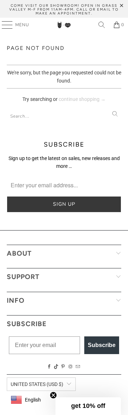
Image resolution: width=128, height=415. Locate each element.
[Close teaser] (53, 395)
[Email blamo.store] (78, 366)
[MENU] (3, 25)
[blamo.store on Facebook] (49, 366)
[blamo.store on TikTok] (56, 366)
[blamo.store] (64, 25)
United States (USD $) (37, 384)
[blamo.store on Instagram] (70, 366)
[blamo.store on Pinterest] (63, 366)
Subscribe (102, 345)
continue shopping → (82, 99)
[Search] (101, 25)
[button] (88, 406)
